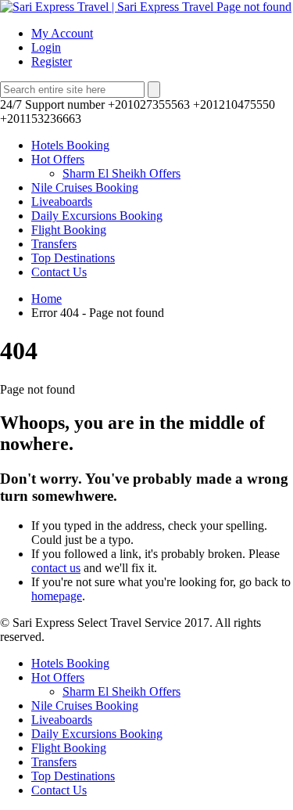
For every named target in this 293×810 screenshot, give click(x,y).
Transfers (54, 243)
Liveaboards (61, 201)
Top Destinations (73, 258)
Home (46, 298)
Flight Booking (68, 229)
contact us (55, 567)
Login (46, 47)
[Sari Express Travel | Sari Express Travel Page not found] (145, 6)
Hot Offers (57, 159)
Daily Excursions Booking (97, 215)
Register (51, 61)
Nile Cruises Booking (84, 187)
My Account (62, 33)
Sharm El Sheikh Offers (121, 173)
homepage (56, 596)
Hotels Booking (70, 145)
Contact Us (59, 272)
